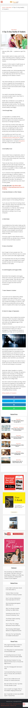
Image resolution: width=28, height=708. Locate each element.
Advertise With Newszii (18, 704)
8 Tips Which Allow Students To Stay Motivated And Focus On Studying (13, 187)
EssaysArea (22, 141)
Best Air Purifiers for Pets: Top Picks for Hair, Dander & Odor (13, 684)
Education (9, 7)
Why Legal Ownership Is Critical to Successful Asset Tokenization (13, 645)
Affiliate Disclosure (5, 705)
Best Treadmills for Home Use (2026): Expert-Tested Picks (14, 694)
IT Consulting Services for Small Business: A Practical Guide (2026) (13, 655)
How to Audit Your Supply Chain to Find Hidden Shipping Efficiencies (13, 689)
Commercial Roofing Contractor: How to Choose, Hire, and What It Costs (13, 673)
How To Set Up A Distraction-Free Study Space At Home (17, 437)
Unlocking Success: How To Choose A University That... (17, 461)
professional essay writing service (11, 137)
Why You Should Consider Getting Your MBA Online (17, 453)
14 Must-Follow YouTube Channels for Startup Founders (17, 429)
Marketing (21, 427)
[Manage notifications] (24, 704)
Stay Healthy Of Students (9, 393)
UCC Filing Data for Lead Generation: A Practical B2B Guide (13, 650)
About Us (3, 704)
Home (3, 7)
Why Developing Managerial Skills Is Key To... (17, 445)
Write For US (13, 705)
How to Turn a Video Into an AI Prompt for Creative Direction (12, 679)
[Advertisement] (14, 19)
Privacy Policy (9, 704)
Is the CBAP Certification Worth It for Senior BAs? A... (17, 421)
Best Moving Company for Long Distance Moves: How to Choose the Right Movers (13, 661)
